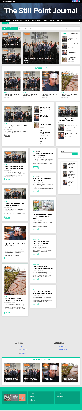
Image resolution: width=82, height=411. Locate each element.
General (27, 20)
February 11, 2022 (40, 245)
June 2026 (22, 346)
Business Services (17, 20)
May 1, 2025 (39, 220)
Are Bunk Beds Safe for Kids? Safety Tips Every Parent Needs (43, 216)
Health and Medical (36, 20)
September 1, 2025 (44, 135)
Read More (7, 135)
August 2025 (23, 350)
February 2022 (23, 353)
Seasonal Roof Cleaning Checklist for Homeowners (73, 58)
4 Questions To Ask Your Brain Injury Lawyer (53, 28)
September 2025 (23, 349)
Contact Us (59, 20)
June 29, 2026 (5, 46)
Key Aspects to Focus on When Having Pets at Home (42, 292)
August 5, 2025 (43, 143)
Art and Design (7, 20)
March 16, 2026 (71, 61)
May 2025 (22, 352)
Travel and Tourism (49, 20)
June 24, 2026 (27, 62)
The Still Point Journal (41, 10)
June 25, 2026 (5, 62)
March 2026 (22, 347)
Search (62, 151)
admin (6, 129)
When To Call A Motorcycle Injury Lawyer (44, 140)
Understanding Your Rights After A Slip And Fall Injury (10, 43)
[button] (25, 48)
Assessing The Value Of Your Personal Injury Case (28, 28)
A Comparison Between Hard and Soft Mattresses (45, 132)
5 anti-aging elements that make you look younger (42, 242)
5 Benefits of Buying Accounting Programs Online (43, 267)
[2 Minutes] (12, 90)
